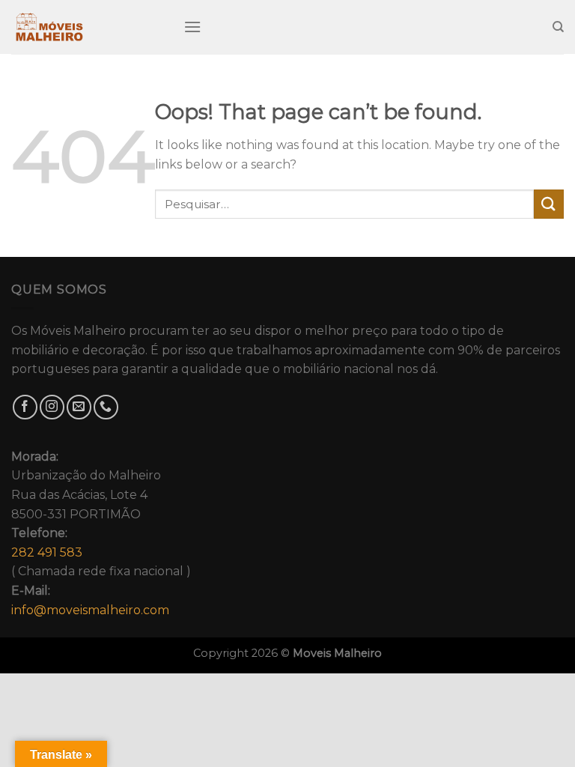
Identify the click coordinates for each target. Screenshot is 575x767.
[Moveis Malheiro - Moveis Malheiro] (86, 27)
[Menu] (192, 26)
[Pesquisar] (558, 27)
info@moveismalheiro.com (90, 610)
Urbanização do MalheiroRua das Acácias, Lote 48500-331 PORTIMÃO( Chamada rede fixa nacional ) (101, 533)
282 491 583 (46, 552)
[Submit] (549, 204)
